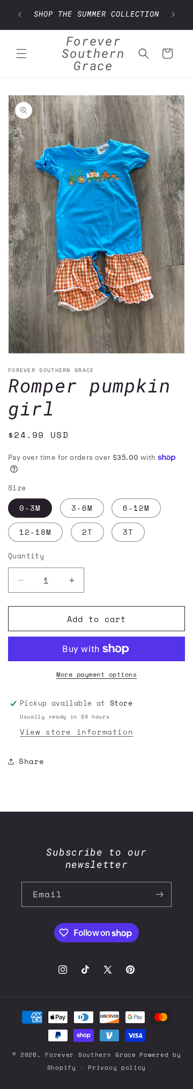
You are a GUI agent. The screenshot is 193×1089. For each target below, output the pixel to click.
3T (128, 532)
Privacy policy (117, 1067)
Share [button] (31, 761)
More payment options (96, 674)
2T (87, 532)
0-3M (30, 507)
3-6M (82, 507)
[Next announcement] (173, 14)
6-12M (136, 507)
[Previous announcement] (20, 14)
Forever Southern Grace (90, 1054)
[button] (21, 53)
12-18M (35, 532)
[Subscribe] (159, 894)
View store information (76, 731)
